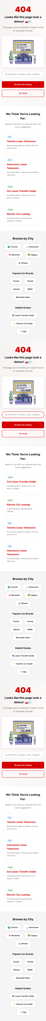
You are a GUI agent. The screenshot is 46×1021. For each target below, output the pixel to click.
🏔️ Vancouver (32, 247)
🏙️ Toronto (13, 247)
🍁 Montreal (14, 255)
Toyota (16, 281)
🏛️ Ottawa (23, 263)
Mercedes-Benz (23, 297)
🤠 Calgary (32, 255)
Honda (30, 281)
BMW (30, 289)
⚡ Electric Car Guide (23, 323)
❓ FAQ (23, 331)
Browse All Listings (23, 84)
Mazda (16, 289)
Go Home (23, 93)
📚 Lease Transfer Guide (23, 315)
